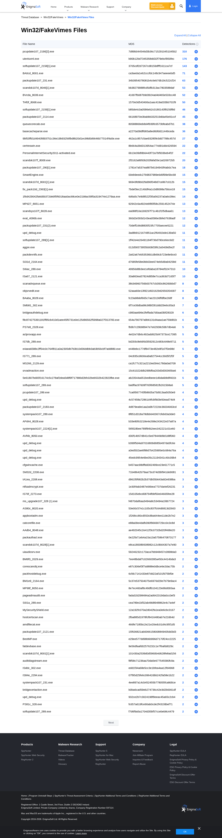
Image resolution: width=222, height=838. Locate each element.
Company (126, 7)
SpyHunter (26, 751)
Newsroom (138, 751)
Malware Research (90, 7)
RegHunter (100, 764)
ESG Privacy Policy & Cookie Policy (183, 769)
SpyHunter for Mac (104, 755)
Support (110, 7)
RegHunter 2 (27, 759)
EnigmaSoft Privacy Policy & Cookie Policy (183, 761)
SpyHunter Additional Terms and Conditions (116, 795)
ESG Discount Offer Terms (182, 782)
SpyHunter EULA (178, 751)
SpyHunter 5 (101, 751)
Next (111, 722)
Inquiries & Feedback (143, 759)
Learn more (81, 833)
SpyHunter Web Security (33, 755)
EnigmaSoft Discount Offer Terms (182, 776)
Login (195, 6)
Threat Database (30, 17)
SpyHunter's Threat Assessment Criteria (74, 795)
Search (181, 6)
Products (68, 7)
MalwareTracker (66, 755)
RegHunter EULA (178, 755)
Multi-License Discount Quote (157, 6)
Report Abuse (139, 764)
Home (53, 7)
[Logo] (30, 6)
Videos (61, 759)
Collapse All (194, 35)
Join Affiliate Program (143, 755)
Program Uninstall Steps (41, 795)
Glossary (62, 764)
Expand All (180, 35)
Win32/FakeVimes (53, 17)
